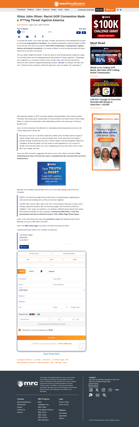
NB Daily (58, 362)
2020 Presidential (43, 362)
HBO (52, 362)
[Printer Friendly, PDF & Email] (27, 36)
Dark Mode (90, 10)
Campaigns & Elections (24, 360)
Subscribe (99, 10)
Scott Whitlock (22, 25)
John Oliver (46, 360)
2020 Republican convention (26, 362)
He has (61, 63)
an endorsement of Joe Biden (36, 43)
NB (67, 360)
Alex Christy (94, 76)
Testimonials (82, 10)
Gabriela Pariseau (95, 108)
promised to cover (53, 219)
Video (65, 362)
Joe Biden (37, 360)
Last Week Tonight (58, 360)
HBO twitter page (31, 226)
